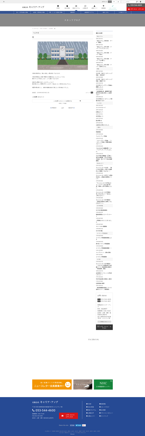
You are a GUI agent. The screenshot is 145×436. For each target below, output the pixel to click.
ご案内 (98, 127)
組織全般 (72, 12)
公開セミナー (91, 416)
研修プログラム (92, 410)
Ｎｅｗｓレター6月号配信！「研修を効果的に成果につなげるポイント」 (104, 201)
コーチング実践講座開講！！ (104, 248)
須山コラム (100, 36)
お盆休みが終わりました (102, 125)
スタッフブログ (105, 407)
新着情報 (103, 404)
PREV (54, 108)
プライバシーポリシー (107, 413)
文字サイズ (104, 1)
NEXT (71, 108)
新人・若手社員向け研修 (22, 12)
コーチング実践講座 (102, 233)
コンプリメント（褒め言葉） (104, 252)
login (140, 2)
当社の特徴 (91, 407)
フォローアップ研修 (101, 136)
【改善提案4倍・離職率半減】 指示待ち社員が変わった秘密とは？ (104, 93)
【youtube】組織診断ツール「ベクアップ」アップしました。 (104, 149)
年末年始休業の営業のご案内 (104, 279)
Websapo (72, 434)
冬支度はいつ (99, 116)
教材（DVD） (106, 12)
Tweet (79, 425)
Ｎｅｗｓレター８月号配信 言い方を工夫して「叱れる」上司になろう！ (104, 193)
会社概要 (103, 410)
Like (72, 425)
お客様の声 (91, 413)
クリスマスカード (101, 107)
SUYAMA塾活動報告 (101, 210)
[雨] (63, 69)
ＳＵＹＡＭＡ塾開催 (101, 226)
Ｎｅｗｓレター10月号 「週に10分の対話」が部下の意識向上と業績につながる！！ (104, 169)
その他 (98, 259)
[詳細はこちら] (104, 322)
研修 (98, 68)
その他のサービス (123, 12)
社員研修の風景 (100, 283)
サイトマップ (104, 416)
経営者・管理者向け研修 (39, 12)
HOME (89, 404)
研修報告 (98, 132)
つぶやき (99, 103)
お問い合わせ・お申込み (105, 327)
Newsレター (100, 163)
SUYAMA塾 (100, 205)
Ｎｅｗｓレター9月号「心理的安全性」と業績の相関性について (104, 177)
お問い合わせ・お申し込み (137, 9)
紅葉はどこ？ (99, 112)
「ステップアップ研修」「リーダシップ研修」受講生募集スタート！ (104, 142)
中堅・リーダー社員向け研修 (55, 12)
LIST (62, 108)
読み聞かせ (99, 120)
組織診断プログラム (89, 12)
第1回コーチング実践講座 (103, 243)
